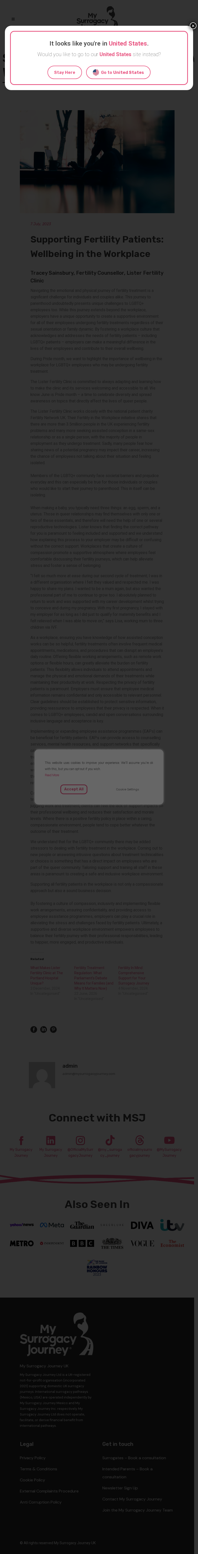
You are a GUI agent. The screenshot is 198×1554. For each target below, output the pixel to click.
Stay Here (64, 72)
